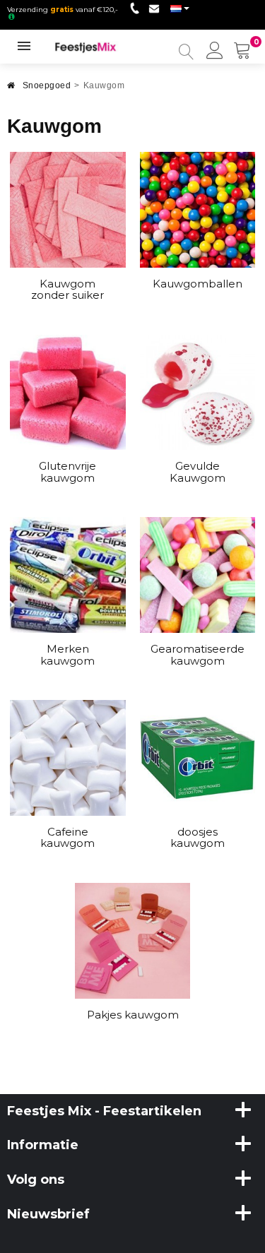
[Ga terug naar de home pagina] (11, 89)
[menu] (214, 51)
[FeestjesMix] (92, 46)
